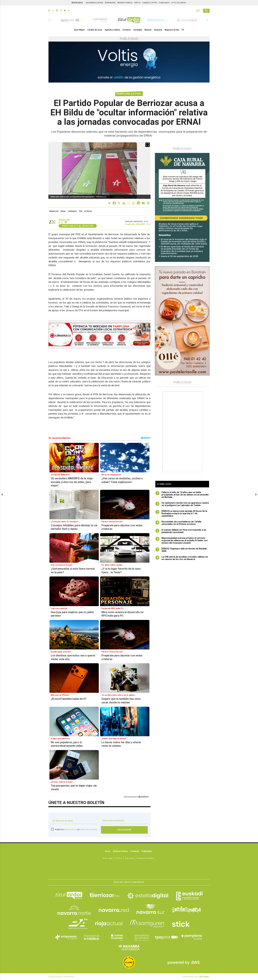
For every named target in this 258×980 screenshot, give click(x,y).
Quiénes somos (120, 851)
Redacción (64, 220)
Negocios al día (172, 30)
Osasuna (158, 30)
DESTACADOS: (77, 3)
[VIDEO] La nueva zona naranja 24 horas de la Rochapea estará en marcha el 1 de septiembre (182, 513)
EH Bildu (88, 211)
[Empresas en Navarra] (66, 937)
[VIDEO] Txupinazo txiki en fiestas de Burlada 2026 (182, 549)
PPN (80, 211)
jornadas (72, 211)
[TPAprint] (166, 937)
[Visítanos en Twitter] (53, 11)
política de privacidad (88, 829)
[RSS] (68, 11)
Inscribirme (124, 829)
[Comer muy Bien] (116, 937)
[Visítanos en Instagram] (57, 11)
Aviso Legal (107, 858)
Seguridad (129, 858)
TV (183, 30)
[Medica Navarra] (91, 937)
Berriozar (53, 211)
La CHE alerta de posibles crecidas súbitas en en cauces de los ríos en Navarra (182, 558)
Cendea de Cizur (94, 30)
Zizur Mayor (79, 30)
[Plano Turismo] (141, 937)
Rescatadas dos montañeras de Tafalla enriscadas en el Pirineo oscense (179, 523)
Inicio (107, 851)
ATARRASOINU (110, 3)
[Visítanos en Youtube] (65, 11)
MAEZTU (137, 3)
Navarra (147, 30)
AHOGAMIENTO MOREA (94, 3)
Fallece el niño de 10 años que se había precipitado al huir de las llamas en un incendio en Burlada (183, 494)
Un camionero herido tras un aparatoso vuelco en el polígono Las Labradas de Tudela (183, 504)
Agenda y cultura (112, 30)
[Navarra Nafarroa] (129, 947)
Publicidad (147, 851)
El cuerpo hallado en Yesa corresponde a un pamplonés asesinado (181, 531)
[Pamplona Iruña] (191, 937)
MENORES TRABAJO (125, 3)
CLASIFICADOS (164, 3)
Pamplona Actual (129, 93)
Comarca (127, 30)
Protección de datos (145, 858)
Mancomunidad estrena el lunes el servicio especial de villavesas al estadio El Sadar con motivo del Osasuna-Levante (182, 540)
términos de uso (70, 829)
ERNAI (63, 211)
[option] (129, 20)
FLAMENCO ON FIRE (149, 3)
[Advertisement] (182, 431)
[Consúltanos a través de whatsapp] (61, 11)
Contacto (134, 851)
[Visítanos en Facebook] (49, 11)
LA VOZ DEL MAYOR (178, 3)
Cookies (118, 858)
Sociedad (137, 30)
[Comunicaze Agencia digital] (129, 871)
